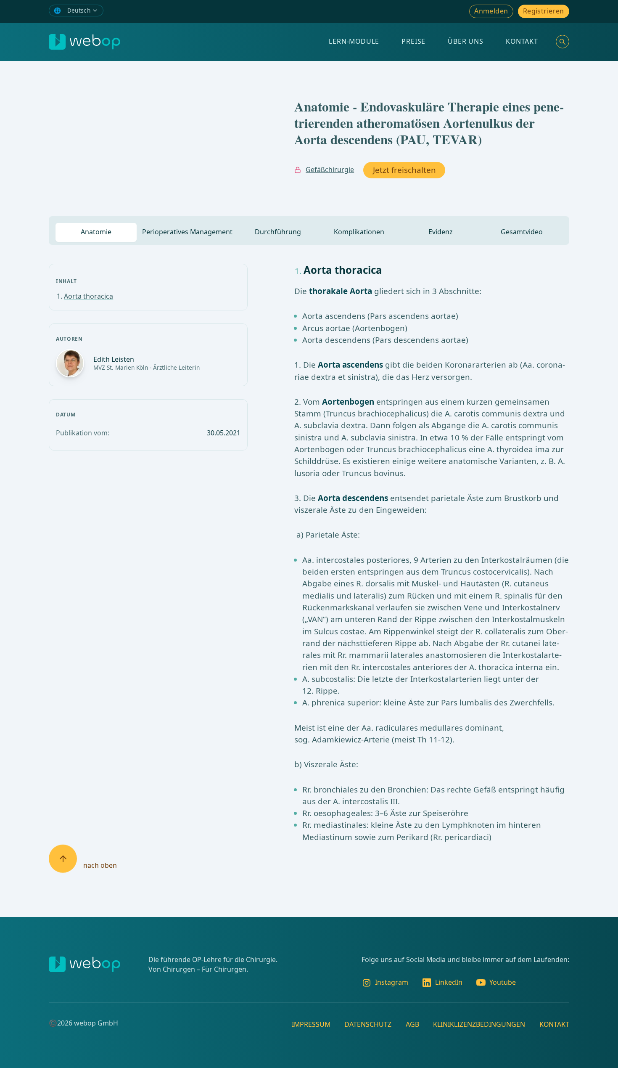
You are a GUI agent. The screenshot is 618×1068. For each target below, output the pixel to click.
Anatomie (96, 231)
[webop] (84, 41)
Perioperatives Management (187, 231)
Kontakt (522, 41)
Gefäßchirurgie (330, 169)
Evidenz (440, 231)
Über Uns (465, 41)
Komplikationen (359, 231)
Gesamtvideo (522, 231)
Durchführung (278, 231)
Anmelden (491, 11)
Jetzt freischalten (404, 169)
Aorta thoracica (88, 296)
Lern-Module (354, 41)
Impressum (311, 1024)
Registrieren (543, 11)
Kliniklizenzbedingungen (479, 1024)
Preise (413, 41)
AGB (412, 1024)
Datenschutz (367, 1024)
